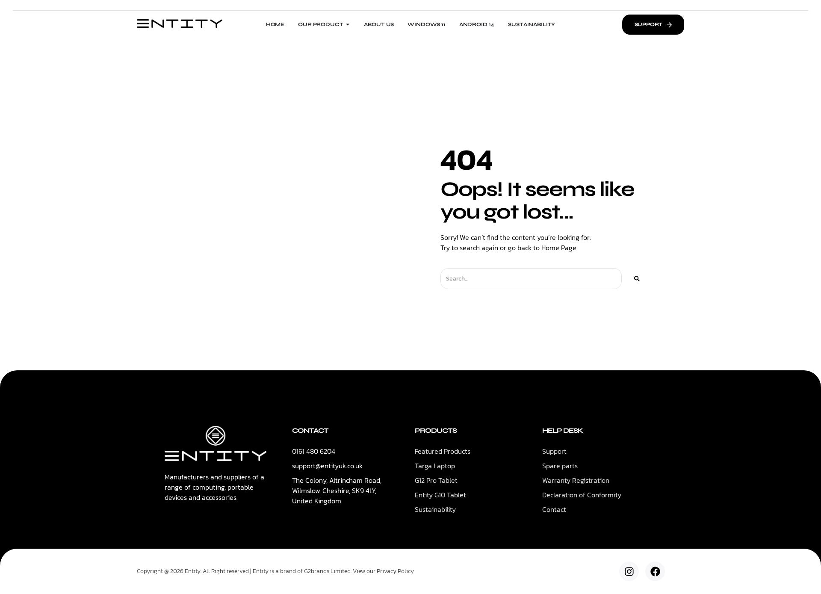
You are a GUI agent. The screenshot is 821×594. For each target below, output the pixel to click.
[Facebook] (655, 571)
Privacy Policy (395, 571)
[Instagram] (629, 571)
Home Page (558, 247)
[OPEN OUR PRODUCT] (347, 24)
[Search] (637, 278)
